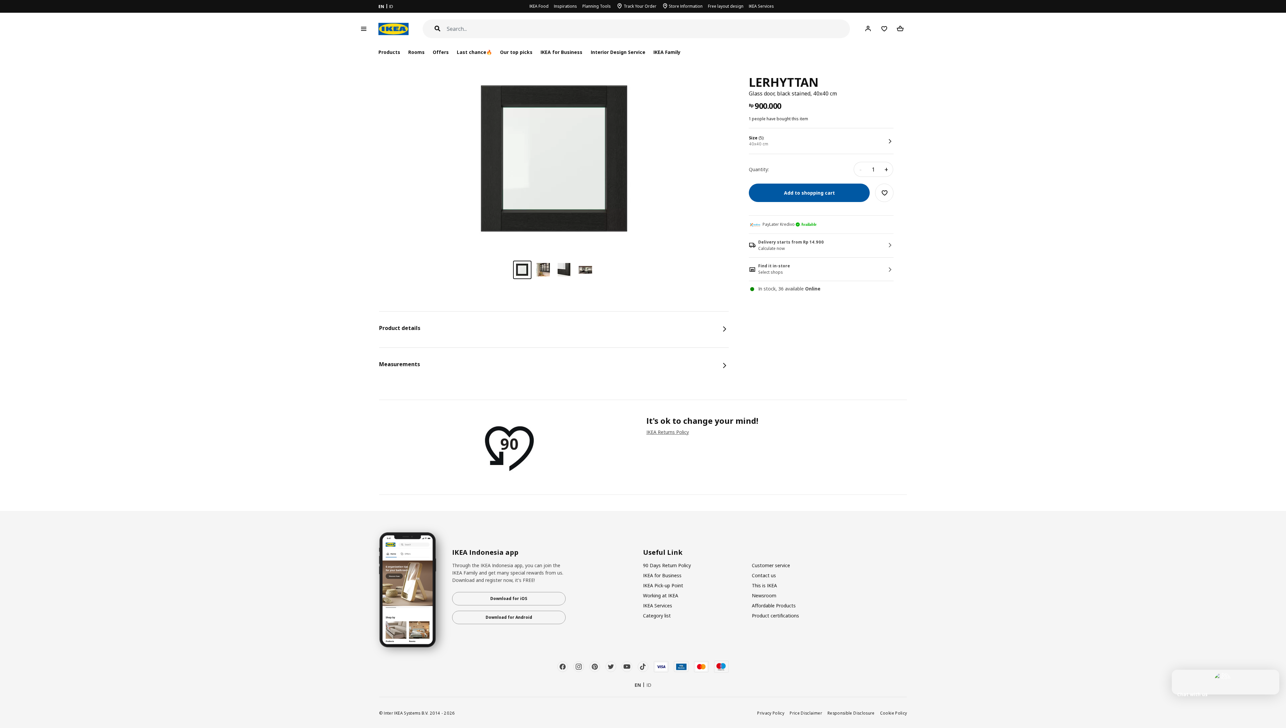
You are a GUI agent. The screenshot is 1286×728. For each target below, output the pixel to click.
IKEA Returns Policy (667, 432)
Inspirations (565, 6)
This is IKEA (764, 585)
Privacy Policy (770, 713)
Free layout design (725, 6)
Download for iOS (508, 598)
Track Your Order (640, 6)
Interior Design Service (618, 52)
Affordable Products (774, 605)
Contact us (764, 575)
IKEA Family (667, 52)
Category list (657, 615)
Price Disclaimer (806, 713)
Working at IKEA (660, 595)
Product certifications (775, 615)
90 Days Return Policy (667, 565)
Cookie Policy (893, 713)
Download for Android (509, 617)
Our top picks (516, 52)
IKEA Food (539, 6)
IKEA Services (761, 6)
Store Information (686, 6)
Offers (441, 52)
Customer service (771, 565)
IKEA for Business (561, 52)
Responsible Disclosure (851, 713)
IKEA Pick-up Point (663, 585)
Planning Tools (596, 6)
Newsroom (764, 595)
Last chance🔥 (474, 52)
